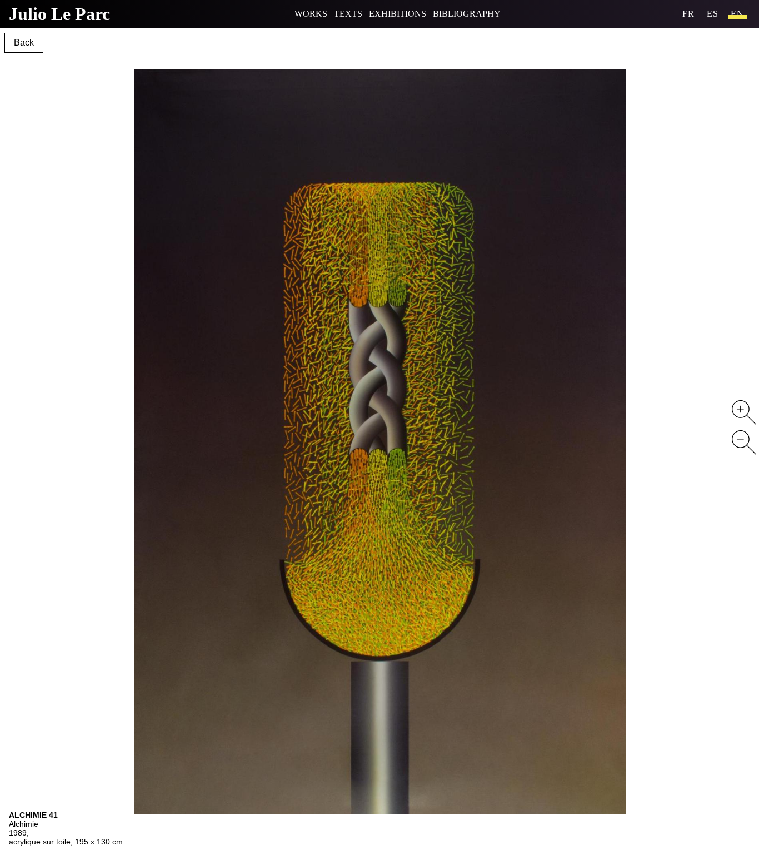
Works (310, 13)
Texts (348, 13)
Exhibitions (397, 13)
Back (24, 42)
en (737, 13)
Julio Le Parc (59, 14)
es (712, 13)
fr (688, 13)
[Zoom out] (743, 443)
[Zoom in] (743, 412)
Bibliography (467, 13)
